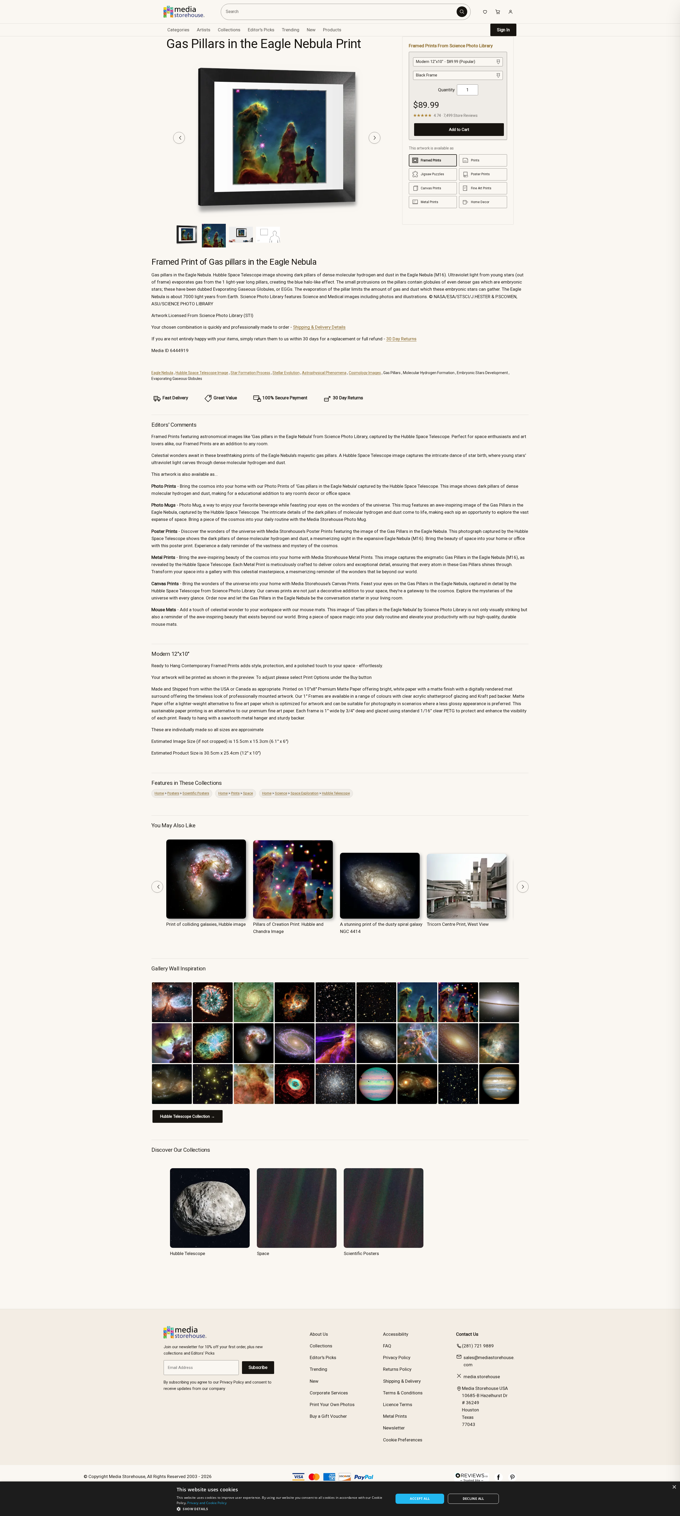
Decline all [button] (473, 1498)
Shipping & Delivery (402, 1381)
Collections (229, 29)
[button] (282, 1509)
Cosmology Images (365, 373)
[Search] (462, 11)
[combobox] (339, 12)
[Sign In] (510, 12)
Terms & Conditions (403, 1392)
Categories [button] (178, 29)
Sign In (503, 29)
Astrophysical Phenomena (324, 373)
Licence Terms (397, 1404)
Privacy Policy (396, 1357)
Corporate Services (329, 1392)
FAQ (387, 1345)
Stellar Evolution (286, 373)
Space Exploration (304, 793)
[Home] (188, 12)
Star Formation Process (250, 373)
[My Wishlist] (485, 12)
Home (159, 793)
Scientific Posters (195, 793)
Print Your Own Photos (332, 1404)
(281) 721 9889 (478, 1345)
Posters (173, 793)
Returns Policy (397, 1369)
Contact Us (467, 1334)
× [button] (674, 1487)
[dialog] (340, 1498)
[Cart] (498, 12)
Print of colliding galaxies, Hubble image (206, 924)
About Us (319, 1334)
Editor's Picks (261, 29)
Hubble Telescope (336, 793)
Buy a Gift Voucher (328, 1416)
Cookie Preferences (402, 1439)
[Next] (374, 138)
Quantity (446, 89)
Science (281, 793)
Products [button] (332, 29)
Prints (235, 793)
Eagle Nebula (162, 373)
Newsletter (394, 1428)
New (311, 29)
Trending (290, 29)
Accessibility (395, 1334)
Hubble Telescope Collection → (187, 1116)
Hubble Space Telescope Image (202, 373)
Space (248, 793)
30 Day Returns (401, 338)
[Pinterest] (512, 1480)
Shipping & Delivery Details (319, 327)
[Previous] (179, 138)
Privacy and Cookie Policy (207, 1503)
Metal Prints (395, 1416)
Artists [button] (203, 29)
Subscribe (258, 1367)
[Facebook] (498, 1480)
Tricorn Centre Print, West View (458, 924)
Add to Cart (459, 129)
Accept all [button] (420, 1498)
